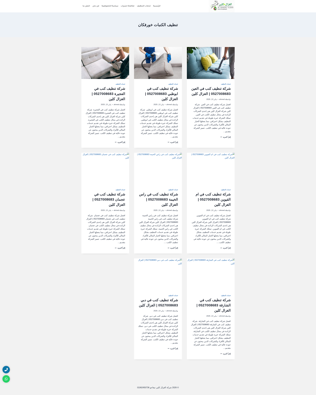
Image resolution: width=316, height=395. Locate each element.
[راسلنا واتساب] (6, 379)
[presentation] (211, 63)
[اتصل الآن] (6, 370)
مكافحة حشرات (127, 6)
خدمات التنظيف (144, 6)
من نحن (95, 6)
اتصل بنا (86, 6)
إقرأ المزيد (225, 137)
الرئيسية (156, 6)
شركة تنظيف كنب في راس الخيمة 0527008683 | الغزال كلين (158, 199)
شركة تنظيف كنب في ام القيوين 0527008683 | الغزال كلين (213, 199)
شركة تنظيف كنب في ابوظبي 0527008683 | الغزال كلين (161, 94)
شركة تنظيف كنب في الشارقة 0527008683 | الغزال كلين (214, 305)
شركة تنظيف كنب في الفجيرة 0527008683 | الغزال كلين (108, 94)
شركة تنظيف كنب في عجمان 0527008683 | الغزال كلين (108, 199)
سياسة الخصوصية (110, 6)
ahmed (222, 99)
